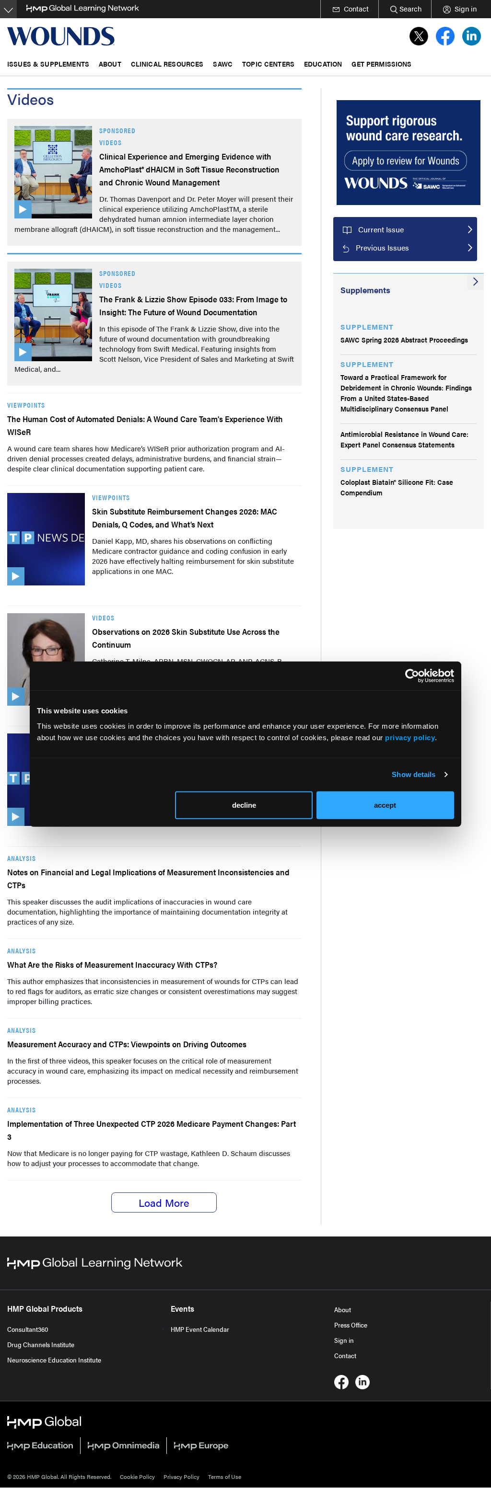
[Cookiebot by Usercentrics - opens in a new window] (412, 676)
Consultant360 (27, 1329)
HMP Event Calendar (200, 1329)
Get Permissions (381, 63)
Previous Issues (382, 247)
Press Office (350, 1324)
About (342, 1309)
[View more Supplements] (476, 282)
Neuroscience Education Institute (54, 1359)
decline (244, 805)
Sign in (344, 1340)
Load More (164, 1202)
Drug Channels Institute (40, 1344)
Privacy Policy (181, 1476)
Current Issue (381, 229)
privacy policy (410, 737)
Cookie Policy (137, 1476)
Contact (345, 1355)
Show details (413, 774)
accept (385, 805)
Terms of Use (224, 1476)
